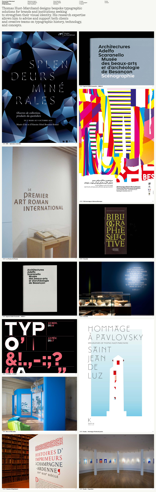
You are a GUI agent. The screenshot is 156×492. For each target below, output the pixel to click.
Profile (106, 1)
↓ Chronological (83, 2)
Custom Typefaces (32, 2)
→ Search (81, 4)
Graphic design (57, 2)
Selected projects (32, 1)
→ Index (81, 1)
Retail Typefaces (32, 4)
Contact (107, 2)
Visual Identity (57, 1)
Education (55, 4)
